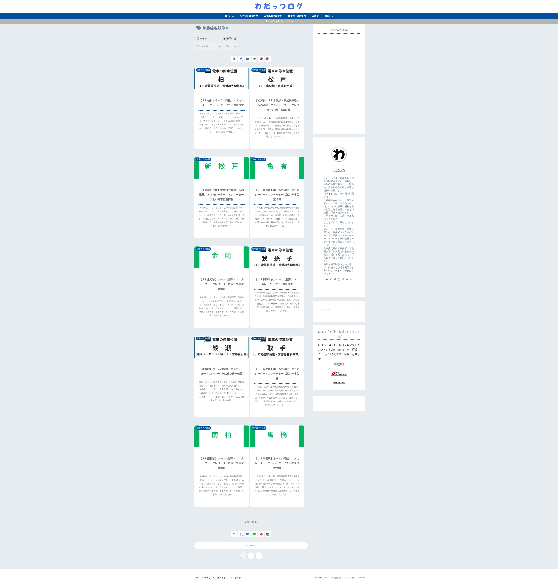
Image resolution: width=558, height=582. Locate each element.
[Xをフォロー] (331, 279)
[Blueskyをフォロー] (335, 279)
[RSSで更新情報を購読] (351, 279)
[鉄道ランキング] (339, 373)
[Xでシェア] (234, 59)
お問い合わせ (234, 577)
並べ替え (201, 38)
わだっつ (339, 170)
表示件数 (231, 38)
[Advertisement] (339, 80)
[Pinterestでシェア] (261, 59)
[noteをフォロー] (339, 279)
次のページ (251, 545)
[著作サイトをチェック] (327, 279)
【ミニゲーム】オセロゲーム (279, 21)
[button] (268, 59)
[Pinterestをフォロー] (343, 279)
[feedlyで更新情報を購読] (347, 279)
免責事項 (221, 577)
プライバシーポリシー (204, 577)
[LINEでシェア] (254, 59)
